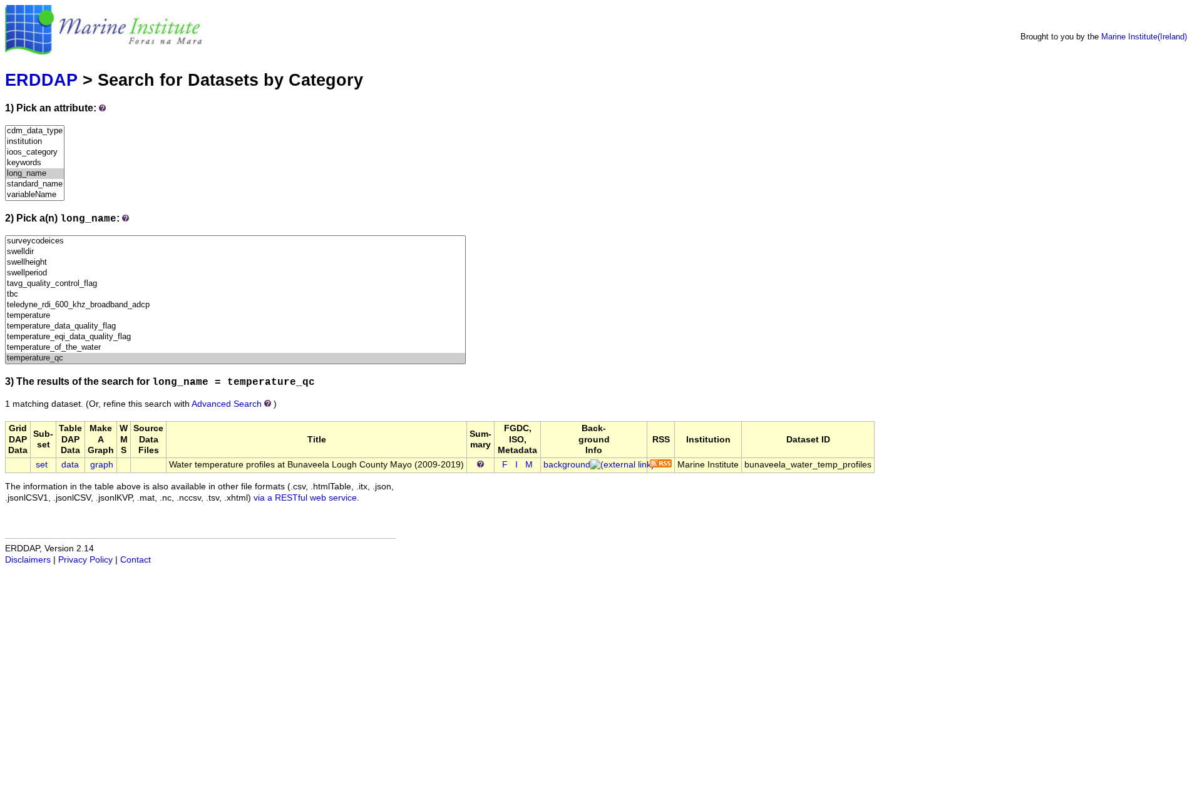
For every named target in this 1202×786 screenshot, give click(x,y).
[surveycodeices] (235, 241)
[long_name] (35, 173)
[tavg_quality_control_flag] (235, 283)
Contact (135, 559)
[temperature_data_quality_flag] (235, 326)
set (42, 464)
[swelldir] (235, 252)
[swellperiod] (235, 273)
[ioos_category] (35, 152)
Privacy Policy (85, 559)
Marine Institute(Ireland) (1144, 36)
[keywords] (35, 163)
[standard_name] (35, 184)
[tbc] (235, 294)
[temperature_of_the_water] (235, 347)
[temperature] (235, 315)
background (566, 464)
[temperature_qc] (235, 358)
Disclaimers (28, 559)
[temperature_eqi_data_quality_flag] (235, 337)
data (70, 464)
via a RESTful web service (305, 498)
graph (101, 464)
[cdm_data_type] (35, 131)
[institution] (35, 141)
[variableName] (35, 195)
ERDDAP (41, 79)
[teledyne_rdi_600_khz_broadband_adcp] (235, 305)
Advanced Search (227, 404)
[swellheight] (235, 262)
